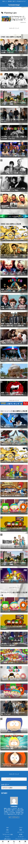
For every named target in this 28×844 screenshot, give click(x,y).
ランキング (20, 836)
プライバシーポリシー (20, 839)
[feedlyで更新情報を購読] (16, 817)
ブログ (20, 827)
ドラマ (7, 832)
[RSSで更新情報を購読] (18, 817)
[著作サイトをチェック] (10, 817)
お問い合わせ (7, 839)
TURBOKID (14, 806)
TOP (7, 827)
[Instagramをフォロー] (14, 817)
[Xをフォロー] (12, 817)
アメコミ (7, 836)
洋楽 (7, 830)
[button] (25, 779)
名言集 (20, 834)
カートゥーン (20, 832)
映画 (21, 830)
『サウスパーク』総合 (7, 834)
